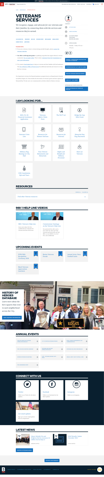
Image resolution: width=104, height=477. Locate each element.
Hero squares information (11, 317)
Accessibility (47, 469)
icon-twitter (66, 53)
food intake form (28, 64)
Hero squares (48, 39)
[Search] (101, 4)
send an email (73, 31)
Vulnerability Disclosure (24, 469)
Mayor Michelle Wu (21, 4)
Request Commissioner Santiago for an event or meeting (76, 60)
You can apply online (29, 58)
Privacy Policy (11, 469)
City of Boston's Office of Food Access (29, 66)
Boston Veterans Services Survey (75, 73)
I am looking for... (19, 39)
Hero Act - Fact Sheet (72, 80)
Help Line (33, 39)
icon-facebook (70, 53)
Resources (27, 39)
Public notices (81, 4)
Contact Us (56, 469)
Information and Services (69, 4)
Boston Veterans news (24, 450)
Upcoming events (39, 39)
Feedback (88, 4)
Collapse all (85, 192)
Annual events (55, 39)
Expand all (78, 192)
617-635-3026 (72, 27)
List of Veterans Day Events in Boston (74, 89)
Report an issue (92, 469)
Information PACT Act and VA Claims (76, 67)
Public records (37, 469)
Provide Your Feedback (52, 460)
